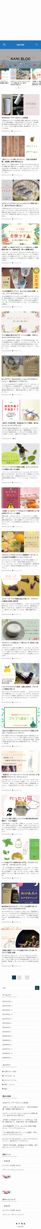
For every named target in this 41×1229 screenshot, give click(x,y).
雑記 (5, 1089)
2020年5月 (7, 1058)
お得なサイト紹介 (10, 1071)
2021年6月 (7, 1023)
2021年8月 (7, 1014)
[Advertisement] (20, 20)
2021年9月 (7, 1010)
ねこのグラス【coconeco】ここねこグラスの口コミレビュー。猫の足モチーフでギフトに (20, 1140)
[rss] (24, 1224)
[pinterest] (22, 1224)
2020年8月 (7, 1045)
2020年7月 (7, 1049)
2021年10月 (7, 1006)
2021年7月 (7, 1019)
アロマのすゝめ (9, 1076)
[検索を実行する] (37, 988)
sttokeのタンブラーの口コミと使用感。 (16, 1103)
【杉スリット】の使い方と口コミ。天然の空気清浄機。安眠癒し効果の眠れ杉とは (20, 1108)
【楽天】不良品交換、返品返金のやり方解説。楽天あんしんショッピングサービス (20, 1146)
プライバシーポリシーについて (13, 1170)
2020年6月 (7, 1053)
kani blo (20, 45)
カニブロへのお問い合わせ (11, 1165)
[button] (4, 44)
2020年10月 (7, 1036)
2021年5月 (7, 1027)
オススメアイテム (10, 1080)
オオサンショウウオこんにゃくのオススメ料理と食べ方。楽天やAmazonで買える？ (20, 1114)
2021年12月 (7, 1001)
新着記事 (6, 1161)
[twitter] (17, 1224)
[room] (19, 1224)
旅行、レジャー (9, 1084)
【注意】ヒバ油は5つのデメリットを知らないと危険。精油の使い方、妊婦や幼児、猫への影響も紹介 (20, 1121)
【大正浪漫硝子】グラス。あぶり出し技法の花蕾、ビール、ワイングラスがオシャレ (20, 1127)
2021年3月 (7, 1032)
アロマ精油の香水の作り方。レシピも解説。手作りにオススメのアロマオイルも (20, 1133)
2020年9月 (7, 1040)
